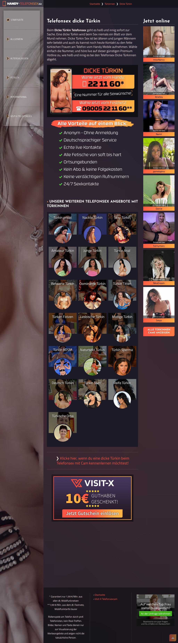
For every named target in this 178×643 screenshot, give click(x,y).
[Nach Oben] (172, 637)
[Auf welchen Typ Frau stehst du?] (156, 610)
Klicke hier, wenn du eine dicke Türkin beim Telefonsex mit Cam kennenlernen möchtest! (93, 460)
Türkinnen (110, 4)
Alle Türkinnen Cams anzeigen (159, 331)
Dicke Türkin (126, 4)
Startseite (17, 20)
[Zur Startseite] (21, 3)
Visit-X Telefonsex (21, 116)
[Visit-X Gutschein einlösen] (92, 498)
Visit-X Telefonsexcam (106, 599)
